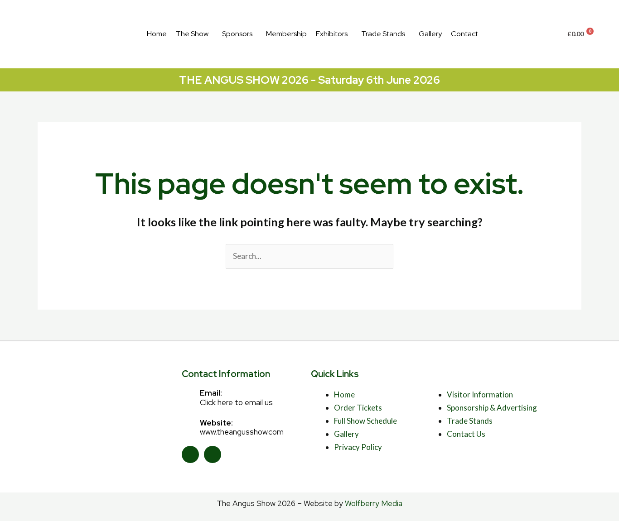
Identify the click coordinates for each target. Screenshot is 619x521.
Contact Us (466, 434)
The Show (192, 33)
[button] (194, 34)
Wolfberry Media (373, 503)
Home (157, 33)
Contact (464, 33)
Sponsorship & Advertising (492, 407)
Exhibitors (332, 33)
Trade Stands (383, 33)
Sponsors (237, 33)
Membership (286, 33)
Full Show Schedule (365, 420)
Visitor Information (480, 394)
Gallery (430, 33)
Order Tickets (358, 407)
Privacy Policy (358, 447)
